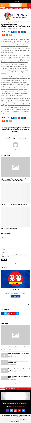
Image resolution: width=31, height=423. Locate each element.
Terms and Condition (15, 421)
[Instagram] (15, 410)
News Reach (19, 416)
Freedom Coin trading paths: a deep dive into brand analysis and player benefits (15, 347)
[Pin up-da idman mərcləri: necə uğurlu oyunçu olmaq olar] (4, 378)
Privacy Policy (23, 419)
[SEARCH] (28, 304)
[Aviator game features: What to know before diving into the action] (4, 362)
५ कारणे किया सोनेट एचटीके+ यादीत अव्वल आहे (15, 138)
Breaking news (4, 24)
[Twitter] (11, 410)
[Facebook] (7, 410)
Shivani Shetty (4, 28)
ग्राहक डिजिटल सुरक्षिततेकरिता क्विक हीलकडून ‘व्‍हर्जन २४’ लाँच (14, 204)
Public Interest (14, 24)
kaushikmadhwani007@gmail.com (18, 406)
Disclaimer (16, 419)
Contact (11, 419)
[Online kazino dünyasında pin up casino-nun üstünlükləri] (4, 355)
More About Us (15, 296)
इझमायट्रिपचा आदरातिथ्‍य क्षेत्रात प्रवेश (9, 228)
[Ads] (15, 263)
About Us (6, 419)
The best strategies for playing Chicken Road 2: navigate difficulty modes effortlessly (19, 369)
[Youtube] (19, 410)
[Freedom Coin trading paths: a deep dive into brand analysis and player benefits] (15, 335)
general (8, 24)
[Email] (23, 410)
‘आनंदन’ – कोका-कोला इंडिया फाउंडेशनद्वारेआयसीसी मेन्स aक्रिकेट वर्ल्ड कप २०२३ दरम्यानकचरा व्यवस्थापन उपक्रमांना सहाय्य (15, 179)
